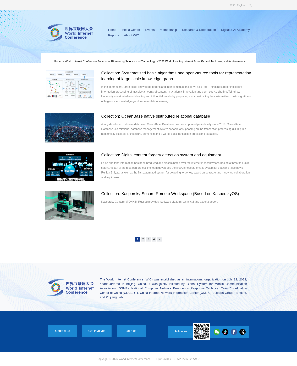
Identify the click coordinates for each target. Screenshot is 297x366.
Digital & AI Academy (235, 30)
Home (112, 30)
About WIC (131, 35)
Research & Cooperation (199, 30)
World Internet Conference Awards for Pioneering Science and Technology (110, 61)
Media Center (131, 30)
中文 (232, 5)
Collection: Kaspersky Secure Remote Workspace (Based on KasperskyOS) (170, 193)
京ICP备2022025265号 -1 (185, 359)
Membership (168, 30)
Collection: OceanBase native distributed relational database (155, 116)
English (241, 5)
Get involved (97, 331)
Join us (131, 331)
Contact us (62, 331)
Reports (113, 35)
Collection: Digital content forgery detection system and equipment (161, 155)
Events (150, 30)
